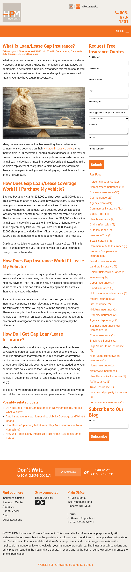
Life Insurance (100, 304)
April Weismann (21, 51)
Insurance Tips (100, 235)
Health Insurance (102, 219)
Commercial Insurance (106, 208)
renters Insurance (102, 298)
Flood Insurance (101, 288)
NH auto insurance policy (58, 148)
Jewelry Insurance (103, 261)
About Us (8, 506)
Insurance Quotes (13, 498)
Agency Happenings (104, 320)
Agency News (101, 203)
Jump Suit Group (83, 564)
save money (99, 277)
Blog (5, 515)
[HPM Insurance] (12, 23)
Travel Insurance (102, 387)
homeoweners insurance (106, 402)
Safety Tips (99, 213)
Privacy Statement (44, 533)
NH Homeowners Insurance (108, 293)
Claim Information (102, 224)
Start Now (69, 471)
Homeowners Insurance (107, 187)
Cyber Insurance (102, 282)
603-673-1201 (123, 17)
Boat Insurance (101, 240)
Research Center (13, 502)
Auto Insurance (101, 230)
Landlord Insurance (103, 266)
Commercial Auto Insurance (108, 246)
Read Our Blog (44, 497)
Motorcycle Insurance (104, 370)
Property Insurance (103, 315)
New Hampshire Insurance (108, 376)
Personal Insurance (28, 54)
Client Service (11, 511)
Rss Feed (95, 174)
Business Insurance (104, 192)
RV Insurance (100, 381)
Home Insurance (102, 365)
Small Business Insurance (107, 272)
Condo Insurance (102, 335)
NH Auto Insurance (103, 309)
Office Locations (12, 519)
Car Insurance (62, 51)
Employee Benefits (103, 340)
